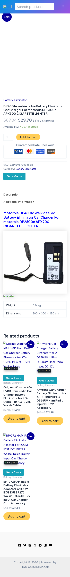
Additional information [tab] (18, 201)
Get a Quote (14, 176)
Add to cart (28, 137)
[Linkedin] (45, 545)
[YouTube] (50, 545)
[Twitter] (24, 545)
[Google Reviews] (35, 545)
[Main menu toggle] (63, 6)
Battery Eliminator (15, 100)
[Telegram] (40, 545)
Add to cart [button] (16, 418)
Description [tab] (11, 194)
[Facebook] (19, 545)
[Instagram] (29, 545)
